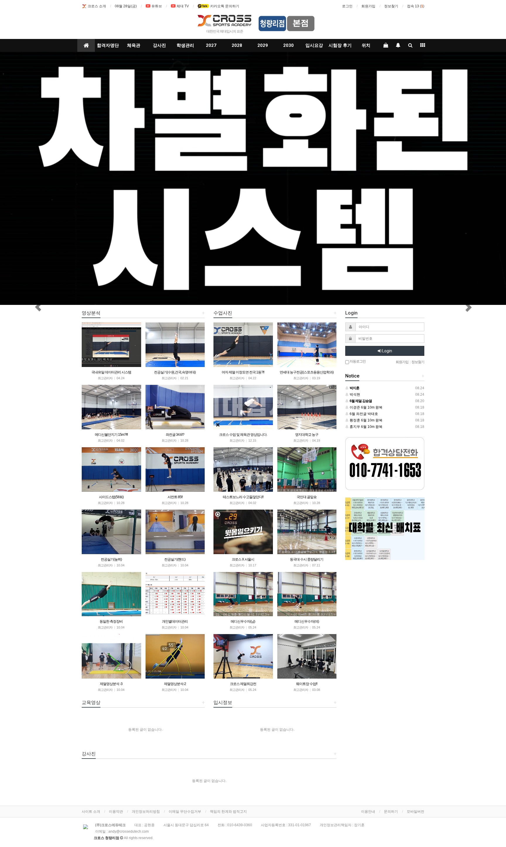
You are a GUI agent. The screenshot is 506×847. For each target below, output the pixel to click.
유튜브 (156, 6)
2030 (288, 45)
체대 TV (183, 6)
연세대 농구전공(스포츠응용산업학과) (307, 372)
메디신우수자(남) (243, 621)
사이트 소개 (91, 812)
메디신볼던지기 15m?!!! (111, 435)
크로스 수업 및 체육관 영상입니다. (243, 435)
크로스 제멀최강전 (243, 684)
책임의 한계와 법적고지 (228, 812)
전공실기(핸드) (174, 559)
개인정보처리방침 (146, 812)
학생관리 (185, 45)
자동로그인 (357, 361)
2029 (262, 45)
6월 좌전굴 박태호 (363, 414)
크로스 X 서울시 (243, 559)
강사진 (159, 45)
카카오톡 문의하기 (224, 6)
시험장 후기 (340, 45)
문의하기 (391, 812)
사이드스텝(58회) (111, 497)
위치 (366, 45)
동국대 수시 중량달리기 (306, 559)
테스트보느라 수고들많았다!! (243, 497)
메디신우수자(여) (307, 621)
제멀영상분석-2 (175, 684)
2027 (211, 45)
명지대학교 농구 (306, 435)
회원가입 (368, 6)
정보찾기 (391, 6)
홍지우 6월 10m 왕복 (365, 427)
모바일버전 (415, 812)
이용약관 (116, 812)
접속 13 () (415, 6)
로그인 (347, 6)
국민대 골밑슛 (307, 497)
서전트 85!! (174, 497)
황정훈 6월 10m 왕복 (365, 420)
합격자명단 (108, 45)
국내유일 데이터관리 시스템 (111, 372)
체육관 (133, 45)
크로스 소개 (97, 6)
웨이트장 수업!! (306, 684)
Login (386, 351)
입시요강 (314, 45)
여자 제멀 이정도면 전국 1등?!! (243, 372)
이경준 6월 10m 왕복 (365, 407)
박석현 (354, 394)
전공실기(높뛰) (111, 559)
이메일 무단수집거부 (185, 812)
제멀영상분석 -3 (111, 684)
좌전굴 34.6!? (175, 435)
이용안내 (368, 812)
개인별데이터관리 (175, 621)
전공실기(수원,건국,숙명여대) (175, 372)
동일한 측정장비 (111, 621)
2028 (237, 45)
